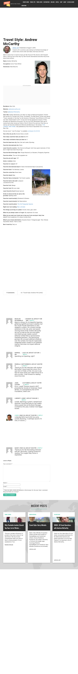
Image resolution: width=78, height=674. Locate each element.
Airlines (53, 2)
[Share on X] (1, 335)
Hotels (57, 2)
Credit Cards (26, 2)
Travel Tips (32, 2)
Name (5, 482)
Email (5, 486)
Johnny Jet (15, 48)
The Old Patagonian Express (25, 204)
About (64, 2)
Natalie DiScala (9, 544)
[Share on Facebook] (1, 332)
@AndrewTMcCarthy (14, 112)
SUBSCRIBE (23, 5)
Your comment (7, 464)
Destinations (46, 2)
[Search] (28, 5)
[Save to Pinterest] (1, 338)
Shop (61, 2)
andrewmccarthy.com (14, 109)
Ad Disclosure (70, 2)
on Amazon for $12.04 (34, 131)
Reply (32, 320)
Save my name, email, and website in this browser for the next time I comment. (26, 490)
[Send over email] (1, 342)
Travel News (39, 2)
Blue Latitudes (21, 207)
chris (17, 415)
